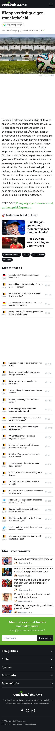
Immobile (7, 259)
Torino (26, 255)
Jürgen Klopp (38, 255)
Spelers (6, 667)
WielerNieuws (30, 724)
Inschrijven (45, 638)
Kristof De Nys (11, 31)
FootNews (17, 724)
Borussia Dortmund (11, 255)
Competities (10, 651)
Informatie (9, 675)
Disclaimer (6, 724)
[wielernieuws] (27, 693)
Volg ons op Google (14, 25)
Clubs (5, 659)
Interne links (11, 683)
